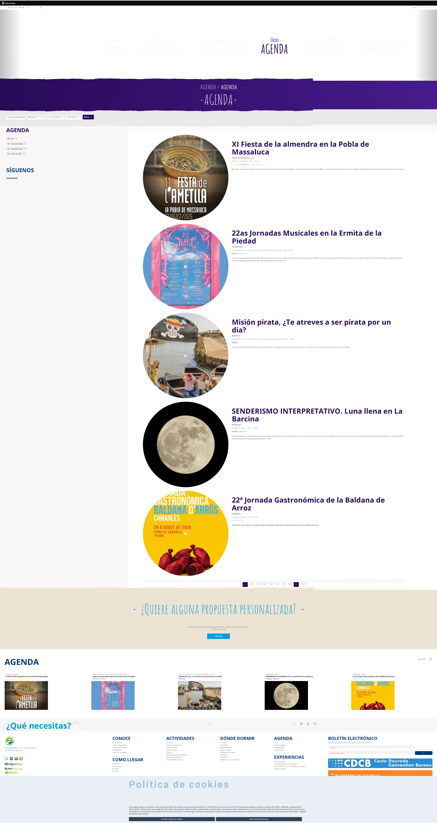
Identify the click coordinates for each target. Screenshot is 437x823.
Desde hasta (109, 674)
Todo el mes (16, 154)
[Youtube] (12, 7)
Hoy (12, 139)
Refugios (223, 755)
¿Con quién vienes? (119, 747)
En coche (115, 764)
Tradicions (18, 678)
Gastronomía (29, 678)
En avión (115, 769)
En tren (115, 771)
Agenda (274, 46)
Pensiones (224, 757)
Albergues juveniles (227, 752)
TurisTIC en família (119, 752)
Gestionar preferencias (258, 819)
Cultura (102, 678)
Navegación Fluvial (173, 757)
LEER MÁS (218, 636)
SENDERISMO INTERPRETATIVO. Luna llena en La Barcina (289, 676)
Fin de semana (16, 144)
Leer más (319, 155)
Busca (86, 117)
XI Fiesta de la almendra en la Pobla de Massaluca (27, 676)
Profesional (116, 750)
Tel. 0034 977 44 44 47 (14, 750)
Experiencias (324, 46)
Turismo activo (172, 750)
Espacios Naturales (173, 745)
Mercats (9, 678)
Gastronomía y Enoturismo (176, 755)
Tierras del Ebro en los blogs (285, 764)
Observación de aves (174, 759)
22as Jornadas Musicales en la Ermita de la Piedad (114, 676)
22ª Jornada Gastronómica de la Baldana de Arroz (373, 676)
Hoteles (223, 742)
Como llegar (382, 46)
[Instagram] (16, 7)
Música (96, 678)
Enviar (423, 753)
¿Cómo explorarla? (119, 745)
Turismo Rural (171, 747)
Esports (276, 678)
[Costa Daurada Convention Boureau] (380, 763)
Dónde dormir (222, 46)
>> (303, 584)
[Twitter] (6, 7)
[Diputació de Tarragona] (218, 3)
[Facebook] (9, 7)
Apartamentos (225, 747)
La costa (169, 742)
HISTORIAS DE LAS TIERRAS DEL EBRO (289, 766)
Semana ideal (16, 149)
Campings (224, 745)
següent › (430, 659)
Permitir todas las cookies (172, 819)
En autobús (116, 766)
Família (182, 678)
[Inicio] (51, 36)
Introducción (117, 742)
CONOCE (113, 46)
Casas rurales (225, 750)
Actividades (161, 46)
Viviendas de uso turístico (230, 759)
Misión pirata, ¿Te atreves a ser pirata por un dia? (200, 676)
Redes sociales (280, 769)
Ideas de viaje (279, 761)
